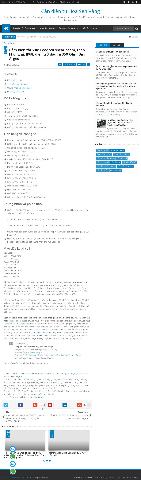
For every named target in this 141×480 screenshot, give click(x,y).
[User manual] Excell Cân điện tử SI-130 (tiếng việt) (67, 453)
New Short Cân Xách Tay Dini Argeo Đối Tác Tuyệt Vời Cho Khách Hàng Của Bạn (120, 122)
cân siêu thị (122, 158)
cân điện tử (27, 17)
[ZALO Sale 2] (13, 464)
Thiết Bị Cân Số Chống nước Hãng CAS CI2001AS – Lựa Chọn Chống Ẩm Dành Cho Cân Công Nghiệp (24, 455)
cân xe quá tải (103, 162)
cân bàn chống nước (106, 158)
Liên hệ (31, 2)
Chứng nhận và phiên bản (19, 88)
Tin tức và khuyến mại (69, 2)
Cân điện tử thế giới (15, 282)
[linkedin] (137, 2)
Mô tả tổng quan (14, 80)
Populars (103, 45)
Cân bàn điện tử (117, 150)
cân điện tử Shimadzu (106, 166)
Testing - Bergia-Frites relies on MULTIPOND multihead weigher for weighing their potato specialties (116, 86)
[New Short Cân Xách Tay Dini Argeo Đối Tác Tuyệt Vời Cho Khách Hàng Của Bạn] (101, 123)
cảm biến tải (115, 170)
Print (72, 64)
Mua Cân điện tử (47, 28)
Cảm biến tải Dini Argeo (14, 323)
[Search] (137, 28)
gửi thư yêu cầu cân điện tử (61, 355)
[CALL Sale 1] (13, 457)
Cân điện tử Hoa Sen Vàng (70, 11)
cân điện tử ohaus (125, 166)
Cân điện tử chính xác (68, 28)
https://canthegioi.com (33, 397)
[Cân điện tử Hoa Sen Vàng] (6, 28)
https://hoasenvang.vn (33, 352)
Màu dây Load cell (15, 91)
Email (82, 64)
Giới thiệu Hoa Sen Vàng (47, 2)
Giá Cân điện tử (89, 28)
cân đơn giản (102, 170)
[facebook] (128, 2)
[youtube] (133, 2)
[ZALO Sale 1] (13, 449)
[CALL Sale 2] (13, 471)
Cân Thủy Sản (103, 150)
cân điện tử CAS (129, 162)
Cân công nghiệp (104, 154)
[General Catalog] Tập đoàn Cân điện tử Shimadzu (114, 104)
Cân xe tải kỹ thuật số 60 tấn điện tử (112, 52)
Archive (116, 45)
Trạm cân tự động (121, 154)
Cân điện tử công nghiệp (24, 28)
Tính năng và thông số (17, 84)
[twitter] (124, 2)
